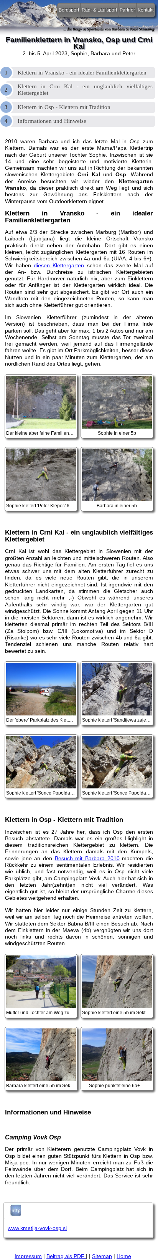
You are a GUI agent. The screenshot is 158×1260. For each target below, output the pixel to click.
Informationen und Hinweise (52, 121)
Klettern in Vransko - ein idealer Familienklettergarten (82, 73)
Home (124, 1256)
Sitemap (102, 1256)
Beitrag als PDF (66, 1256)
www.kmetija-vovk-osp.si (37, 1228)
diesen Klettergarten (59, 265)
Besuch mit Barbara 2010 (87, 858)
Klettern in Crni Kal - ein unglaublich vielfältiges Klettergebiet (85, 89)
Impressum (28, 1256)
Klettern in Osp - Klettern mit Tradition (64, 107)
